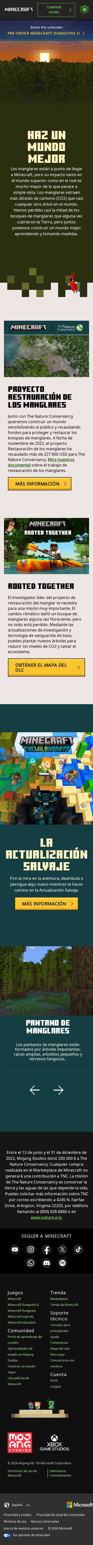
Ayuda (54, 1337)
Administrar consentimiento (60, 1473)
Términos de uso (15, 1521)
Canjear (55, 1386)
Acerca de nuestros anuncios (23, 1528)
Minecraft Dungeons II (23, 1305)
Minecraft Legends (20, 1316)
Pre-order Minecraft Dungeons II (44, 33)
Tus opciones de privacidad (31, 1535)
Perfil (54, 1381)
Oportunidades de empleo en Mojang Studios (20, 1354)
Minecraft (14, 1299)
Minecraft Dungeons (22, 1311)
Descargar (57, 1354)
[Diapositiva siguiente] (58, 1090)
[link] (15, 1249)
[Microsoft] (80, 1504)
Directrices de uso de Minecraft (22, 1473)
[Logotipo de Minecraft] (20, 9)
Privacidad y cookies (17, 1515)
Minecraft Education (21, 1322)
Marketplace (59, 1299)
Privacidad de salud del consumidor (60, 1515)
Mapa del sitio (60, 1348)
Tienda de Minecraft (64, 1305)
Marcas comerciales (45, 1521)
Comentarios (59, 1343)
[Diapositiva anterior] (35, 1090)
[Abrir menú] (84, 10)
